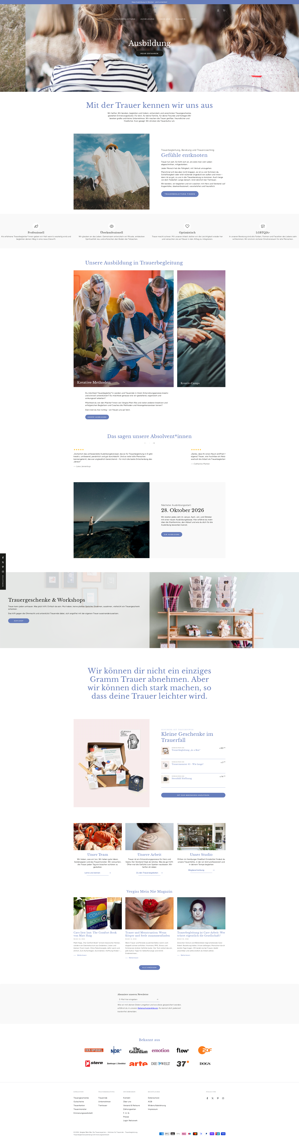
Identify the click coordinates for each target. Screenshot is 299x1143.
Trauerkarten (79, 1105)
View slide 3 (153, 87)
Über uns (127, 1101)
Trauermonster (80, 1109)
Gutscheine (79, 1101)
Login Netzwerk (130, 1120)
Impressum (153, 1109)
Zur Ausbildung (172, 534)
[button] (75, 10)
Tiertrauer (102, 1105)
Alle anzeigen (149, 967)
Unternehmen (104, 1101)
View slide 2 (146, 87)
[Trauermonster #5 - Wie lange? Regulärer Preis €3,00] (134, 742)
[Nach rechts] (152, 443)
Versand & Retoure (131, 1105)
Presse (126, 1117)
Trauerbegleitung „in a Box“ (186, 750)
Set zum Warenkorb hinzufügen (193, 795)
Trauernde (102, 1098)
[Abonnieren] (158, 999)
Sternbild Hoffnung (182, 778)
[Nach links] (147, 443)
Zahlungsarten (129, 1109)
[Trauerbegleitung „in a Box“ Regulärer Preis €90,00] (95, 747)
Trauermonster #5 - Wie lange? (187, 764)
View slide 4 (160, 87)
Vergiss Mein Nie (86, 1132)
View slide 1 (139, 87)
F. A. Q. (126, 1113)
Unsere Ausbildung (97, 417)
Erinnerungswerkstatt (83, 1113)
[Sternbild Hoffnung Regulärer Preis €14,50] (136, 780)
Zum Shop (18, 621)
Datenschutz (153, 1098)
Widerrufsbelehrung (157, 1105)
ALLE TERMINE (151, 57)
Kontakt (126, 1098)
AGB (150, 1101)
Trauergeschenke (81, 1098)
